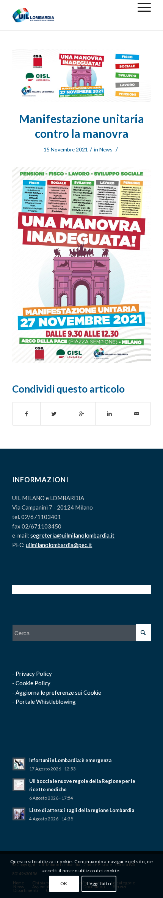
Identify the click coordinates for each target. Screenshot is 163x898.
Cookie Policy (33, 683)
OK (63, 883)
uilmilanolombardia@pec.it (59, 544)
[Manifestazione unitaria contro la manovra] (81, 75)
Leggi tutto (99, 883)
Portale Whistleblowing (46, 701)
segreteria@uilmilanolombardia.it (72, 535)
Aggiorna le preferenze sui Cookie (58, 692)
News (106, 149)
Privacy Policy (34, 673)
